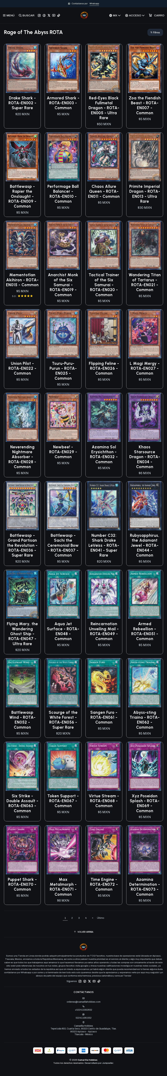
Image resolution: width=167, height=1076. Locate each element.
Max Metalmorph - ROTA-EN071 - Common (63, 887)
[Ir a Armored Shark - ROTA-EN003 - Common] (63, 68)
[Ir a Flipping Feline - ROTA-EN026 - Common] (104, 333)
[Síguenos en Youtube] (53, 15)
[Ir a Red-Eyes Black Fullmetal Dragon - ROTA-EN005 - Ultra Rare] (104, 68)
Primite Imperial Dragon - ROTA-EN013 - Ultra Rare (144, 194)
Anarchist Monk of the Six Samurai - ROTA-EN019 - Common (63, 284)
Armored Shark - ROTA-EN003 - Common (63, 103)
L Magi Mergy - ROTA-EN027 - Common (145, 368)
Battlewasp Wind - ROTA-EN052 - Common (22, 720)
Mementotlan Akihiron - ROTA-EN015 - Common (22, 279)
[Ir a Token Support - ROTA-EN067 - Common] (63, 766)
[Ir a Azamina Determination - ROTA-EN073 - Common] (144, 849)
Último (100, 918)
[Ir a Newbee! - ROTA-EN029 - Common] (63, 417)
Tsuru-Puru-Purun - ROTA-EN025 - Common (63, 371)
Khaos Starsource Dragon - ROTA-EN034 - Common (144, 457)
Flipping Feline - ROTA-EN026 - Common (104, 368)
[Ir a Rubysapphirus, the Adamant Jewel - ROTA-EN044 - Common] (144, 505)
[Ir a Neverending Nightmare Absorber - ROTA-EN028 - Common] (22, 417)
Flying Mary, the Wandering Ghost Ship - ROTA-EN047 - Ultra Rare (22, 633)
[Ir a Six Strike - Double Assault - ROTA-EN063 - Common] (22, 766)
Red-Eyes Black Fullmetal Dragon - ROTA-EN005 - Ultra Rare (104, 108)
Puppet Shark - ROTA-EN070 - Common (22, 884)
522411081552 (83, 1018)
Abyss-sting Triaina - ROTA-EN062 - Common (145, 720)
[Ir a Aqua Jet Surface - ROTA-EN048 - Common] (63, 594)
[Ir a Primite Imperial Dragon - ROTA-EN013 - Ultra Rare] (144, 157)
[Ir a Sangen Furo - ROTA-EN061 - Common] (104, 682)
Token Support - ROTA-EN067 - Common (63, 801)
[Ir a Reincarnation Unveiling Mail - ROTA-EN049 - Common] (104, 594)
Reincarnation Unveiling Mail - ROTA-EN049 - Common (104, 631)
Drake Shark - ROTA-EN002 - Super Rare (22, 103)
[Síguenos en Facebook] (44, 15)
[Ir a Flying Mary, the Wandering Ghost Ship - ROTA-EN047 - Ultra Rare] (22, 594)
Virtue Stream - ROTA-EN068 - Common (104, 801)
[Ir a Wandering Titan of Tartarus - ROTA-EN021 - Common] (144, 245)
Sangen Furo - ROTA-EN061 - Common (103, 717)
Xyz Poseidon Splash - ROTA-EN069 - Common (144, 803)
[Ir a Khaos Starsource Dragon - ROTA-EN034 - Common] (144, 417)
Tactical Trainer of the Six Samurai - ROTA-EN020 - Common (104, 284)
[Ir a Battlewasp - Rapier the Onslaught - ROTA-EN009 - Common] (22, 157)
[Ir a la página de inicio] (84, 15)
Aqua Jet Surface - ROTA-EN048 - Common (63, 631)
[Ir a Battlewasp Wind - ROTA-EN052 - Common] (22, 682)
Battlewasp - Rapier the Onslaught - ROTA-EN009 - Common (22, 196)
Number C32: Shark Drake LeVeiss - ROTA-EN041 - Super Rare (104, 545)
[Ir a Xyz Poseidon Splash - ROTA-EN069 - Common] (144, 766)
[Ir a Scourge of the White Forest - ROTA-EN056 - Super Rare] (63, 682)
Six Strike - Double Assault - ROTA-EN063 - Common (22, 803)
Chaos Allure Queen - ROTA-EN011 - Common (104, 191)
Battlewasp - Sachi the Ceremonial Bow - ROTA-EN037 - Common (63, 545)
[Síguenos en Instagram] (39, 15)
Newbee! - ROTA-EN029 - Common (63, 452)
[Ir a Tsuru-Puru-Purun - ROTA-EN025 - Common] (63, 333)
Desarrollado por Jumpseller (99, 1063)
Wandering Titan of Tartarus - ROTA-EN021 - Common (145, 282)
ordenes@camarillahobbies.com (83, 1002)
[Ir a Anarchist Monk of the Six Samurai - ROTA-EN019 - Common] (63, 245)
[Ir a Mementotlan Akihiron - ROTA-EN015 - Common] (22, 245)
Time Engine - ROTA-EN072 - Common (104, 884)
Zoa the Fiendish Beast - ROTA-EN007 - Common (145, 105)
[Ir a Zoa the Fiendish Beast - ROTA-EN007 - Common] (144, 68)
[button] (155, 32)
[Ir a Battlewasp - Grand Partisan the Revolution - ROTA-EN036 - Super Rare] (22, 505)
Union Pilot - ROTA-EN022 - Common (22, 368)
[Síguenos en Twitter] (49, 15)
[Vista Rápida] (35, 68)
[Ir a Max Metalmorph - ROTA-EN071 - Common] (63, 849)
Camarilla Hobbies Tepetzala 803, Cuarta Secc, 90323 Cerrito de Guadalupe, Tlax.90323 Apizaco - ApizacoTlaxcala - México (83, 1030)
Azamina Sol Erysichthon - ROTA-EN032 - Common (104, 454)
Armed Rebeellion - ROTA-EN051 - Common (144, 631)
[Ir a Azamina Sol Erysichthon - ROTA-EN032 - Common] (104, 417)
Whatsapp (99, 3)
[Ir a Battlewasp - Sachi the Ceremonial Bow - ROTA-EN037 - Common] (63, 505)
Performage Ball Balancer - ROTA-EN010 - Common (63, 194)
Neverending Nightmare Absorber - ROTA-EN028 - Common (22, 457)
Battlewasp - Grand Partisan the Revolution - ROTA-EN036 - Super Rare (22, 545)
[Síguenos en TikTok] (58, 15)
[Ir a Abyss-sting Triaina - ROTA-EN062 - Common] (144, 682)
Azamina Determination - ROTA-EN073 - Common (144, 887)
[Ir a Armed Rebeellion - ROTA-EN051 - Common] (144, 594)
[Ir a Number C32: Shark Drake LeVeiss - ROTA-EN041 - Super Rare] (104, 505)
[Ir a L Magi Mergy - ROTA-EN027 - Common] (144, 333)
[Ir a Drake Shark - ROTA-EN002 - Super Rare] (22, 68)
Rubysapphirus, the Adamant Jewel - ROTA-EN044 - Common (144, 545)
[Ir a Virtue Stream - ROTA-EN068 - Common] (104, 766)
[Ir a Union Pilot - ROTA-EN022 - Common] (22, 333)
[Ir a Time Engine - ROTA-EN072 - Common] (104, 849)
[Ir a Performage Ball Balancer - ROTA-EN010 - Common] (63, 157)
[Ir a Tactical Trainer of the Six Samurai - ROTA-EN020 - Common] (104, 245)
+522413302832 (83, 1010)
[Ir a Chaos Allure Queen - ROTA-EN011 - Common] (104, 157)
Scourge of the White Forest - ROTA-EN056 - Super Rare (63, 720)
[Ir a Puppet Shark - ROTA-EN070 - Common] (22, 849)
